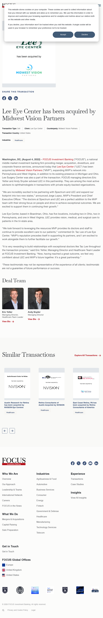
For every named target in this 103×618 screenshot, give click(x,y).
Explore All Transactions (86, 355)
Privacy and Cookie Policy (18, 610)
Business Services (45, 490)
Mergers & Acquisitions (13, 519)
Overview (6, 479)
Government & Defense (47, 511)
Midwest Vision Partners (29, 170)
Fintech (40, 506)
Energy (39, 501)
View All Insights (79, 498)
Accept (63, 35)
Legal (33, 610)
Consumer (41, 495)
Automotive (41, 484)
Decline (85, 35)
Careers (6, 501)
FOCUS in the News (12, 506)
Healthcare (19, 140)
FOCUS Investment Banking (58, 159)
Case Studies (77, 484)
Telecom (40, 533)
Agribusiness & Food (46, 479)
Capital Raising (9, 525)
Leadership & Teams (12, 490)
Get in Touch (8, 552)
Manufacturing (43, 522)
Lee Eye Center (65, 166)
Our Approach (8, 484)
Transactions (77, 479)
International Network (12, 495)
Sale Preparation (10, 530)
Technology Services (46, 527)
